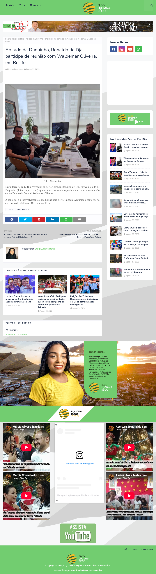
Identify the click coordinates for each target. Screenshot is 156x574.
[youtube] (130, 49)
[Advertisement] (130, 83)
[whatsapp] (138, 49)
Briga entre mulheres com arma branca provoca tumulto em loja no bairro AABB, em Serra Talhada (136, 201)
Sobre (135, 549)
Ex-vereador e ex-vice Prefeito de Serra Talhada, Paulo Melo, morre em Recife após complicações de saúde (136, 257)
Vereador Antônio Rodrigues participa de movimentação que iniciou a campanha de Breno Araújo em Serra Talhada (52, 302)
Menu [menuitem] (35, 5)
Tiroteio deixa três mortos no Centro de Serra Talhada (136, 160)
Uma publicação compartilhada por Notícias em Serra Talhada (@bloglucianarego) (97, 495)
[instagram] (122, 49)
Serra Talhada (23, 209)
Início (126, 549)
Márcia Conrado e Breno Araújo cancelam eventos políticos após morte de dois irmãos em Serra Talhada (136, 146)
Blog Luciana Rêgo (15, 69)
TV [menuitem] (23, 5)
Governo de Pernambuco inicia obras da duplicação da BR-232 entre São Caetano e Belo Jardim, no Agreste (136, 215)
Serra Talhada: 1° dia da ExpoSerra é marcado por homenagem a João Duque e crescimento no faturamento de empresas (137, 173)
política (21, 39)
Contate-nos (147, 549)
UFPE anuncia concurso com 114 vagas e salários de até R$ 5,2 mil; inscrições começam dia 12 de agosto (136, 229)
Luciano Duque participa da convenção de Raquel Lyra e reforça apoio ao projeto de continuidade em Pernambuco (136, 243)
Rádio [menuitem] (11, 5)
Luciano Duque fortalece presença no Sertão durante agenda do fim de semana (19, 299)
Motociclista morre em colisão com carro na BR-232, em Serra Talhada (136, 187)
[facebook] (113, 49)
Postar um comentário (16, 334)
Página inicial (11, 39)
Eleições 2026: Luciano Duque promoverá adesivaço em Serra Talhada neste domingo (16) (84, 300)
